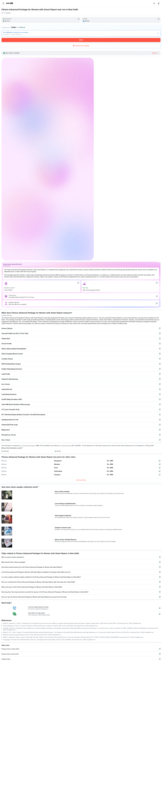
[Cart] (158, 3)
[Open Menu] (3, 3)
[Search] (154, 3)
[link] (9, 3)
